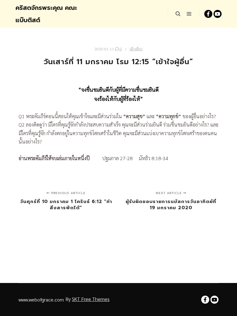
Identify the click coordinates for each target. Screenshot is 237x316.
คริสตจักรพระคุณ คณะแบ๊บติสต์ (46, 14)
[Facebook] (208, 14)
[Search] (178, 14)
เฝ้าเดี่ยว (136, 48)
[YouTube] (218, 14)
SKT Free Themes (91, 299)
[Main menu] (189, 14)
